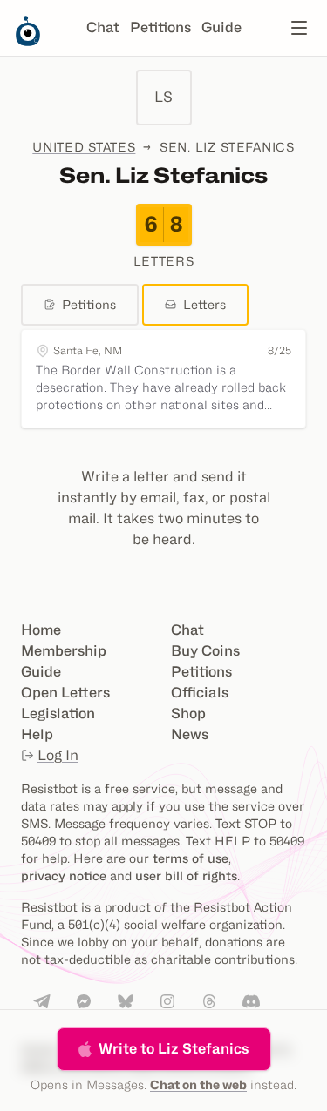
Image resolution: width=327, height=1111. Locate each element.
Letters (204, 304)
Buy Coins (205, 651)
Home (41, 630)
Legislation (58, 713)
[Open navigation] (299, 27)
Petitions (160, 27)
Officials (199, 692)
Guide (221, 27)
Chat (102, 27)
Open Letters (65, 692)
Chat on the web (198, 1084)
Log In (57, 755)
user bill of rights (186, 875)
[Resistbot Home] (28, 42)
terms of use (190, 858)
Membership (63, 651)
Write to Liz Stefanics (174, 1048)
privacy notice (63, 875)
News (189, 734)
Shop (188, 713)
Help (37, 734)
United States (83, 146)
